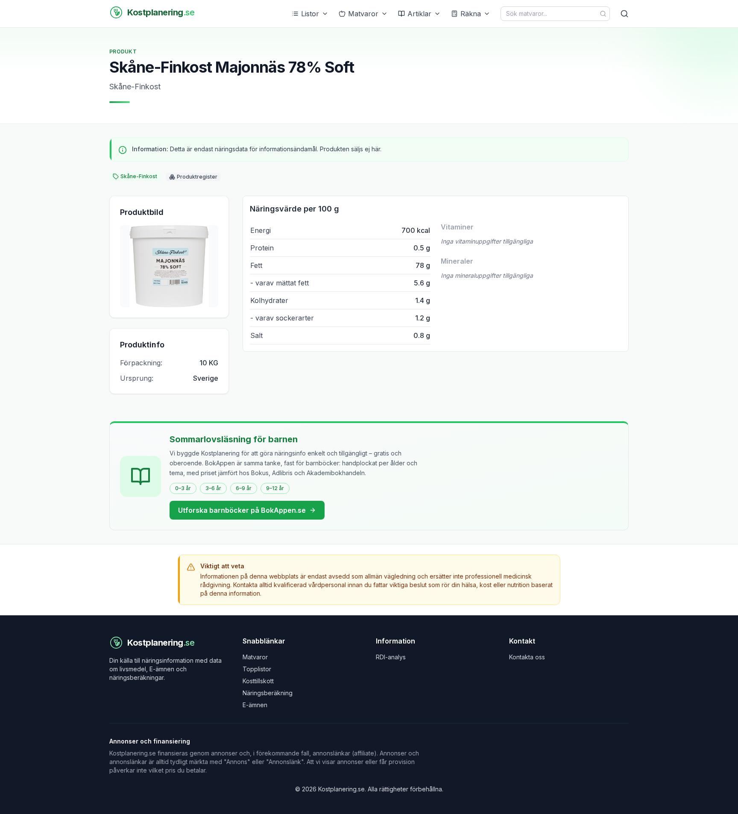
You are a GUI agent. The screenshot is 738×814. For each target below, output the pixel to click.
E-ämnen (255, 704)
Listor (310, 13)
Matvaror (363, 13)
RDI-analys (391, 657)
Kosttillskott (258, 681)
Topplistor (257, 669)
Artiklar (419, 13)
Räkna (470, 13)
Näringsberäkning (268, 692)
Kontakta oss (527, 657)
